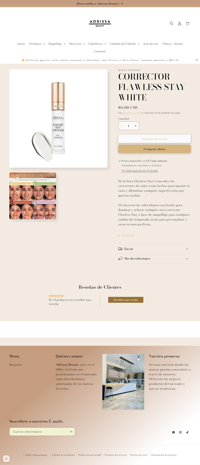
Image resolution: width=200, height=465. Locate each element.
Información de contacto (164, 455)
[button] (36, 44)
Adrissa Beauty (40, 455)
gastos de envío (131, 112)
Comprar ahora (154, 149)
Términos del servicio (116, 455)
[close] (196, 60)
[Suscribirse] (71, 431)
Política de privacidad (89, 455)
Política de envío (139, 455)
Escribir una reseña (126, 300)
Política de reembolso (63, 455)
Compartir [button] (128, 235)
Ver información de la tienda (140, 171)
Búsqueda (15, 365)
